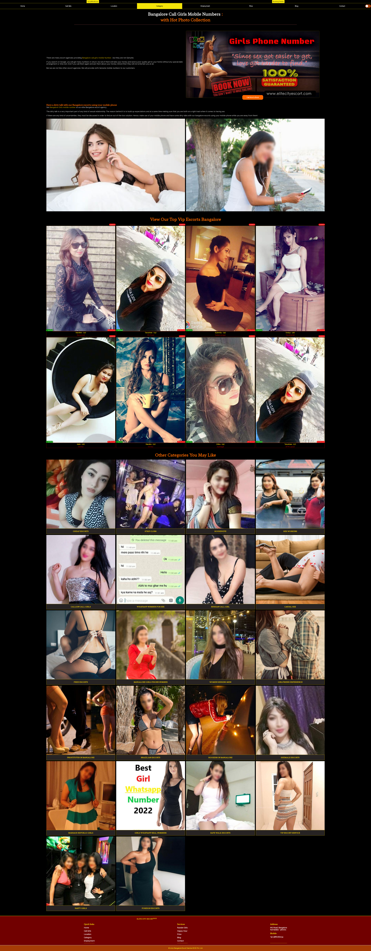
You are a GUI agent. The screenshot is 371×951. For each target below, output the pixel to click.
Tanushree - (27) (290, 444)
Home (22, 6)
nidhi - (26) (81, 444)
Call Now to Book (253, 97)
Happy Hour (182, 931)
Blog (296, 6)
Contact (342, 6)
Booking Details (278, 1)
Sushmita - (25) (220, 333)
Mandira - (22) (151, 444)
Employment (205, 6)
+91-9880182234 (276, 937)
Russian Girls (182, 928)
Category (159, 6)
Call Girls (68, 6)
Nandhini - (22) (81, 333)
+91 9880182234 (92, 1)
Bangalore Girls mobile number (63, 107)
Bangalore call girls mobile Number (96, 58)
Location (114, 6)
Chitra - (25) (220, 444)
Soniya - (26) (290, 333)
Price (251, 6)
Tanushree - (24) (150, 333)
